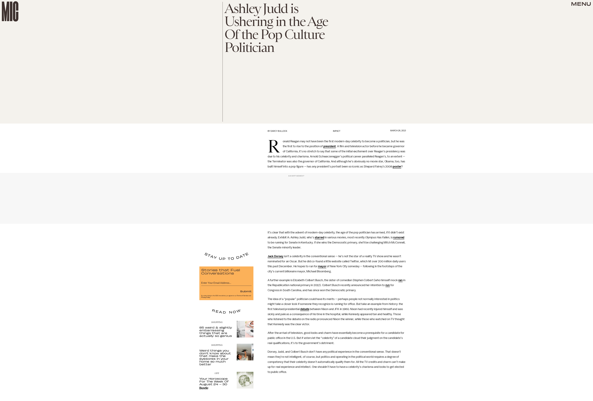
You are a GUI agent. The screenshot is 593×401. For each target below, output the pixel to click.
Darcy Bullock (279, 131)
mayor (322, 266)
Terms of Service (242, 295)
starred (319, 237)
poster (397, 166)
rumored (398, 237)
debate (304, 309)
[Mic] (10, 11)
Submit (246, 291)
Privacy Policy (205, 297)
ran (400, 280)
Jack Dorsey (275, 256)
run (387, 285)
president (329, 146)
